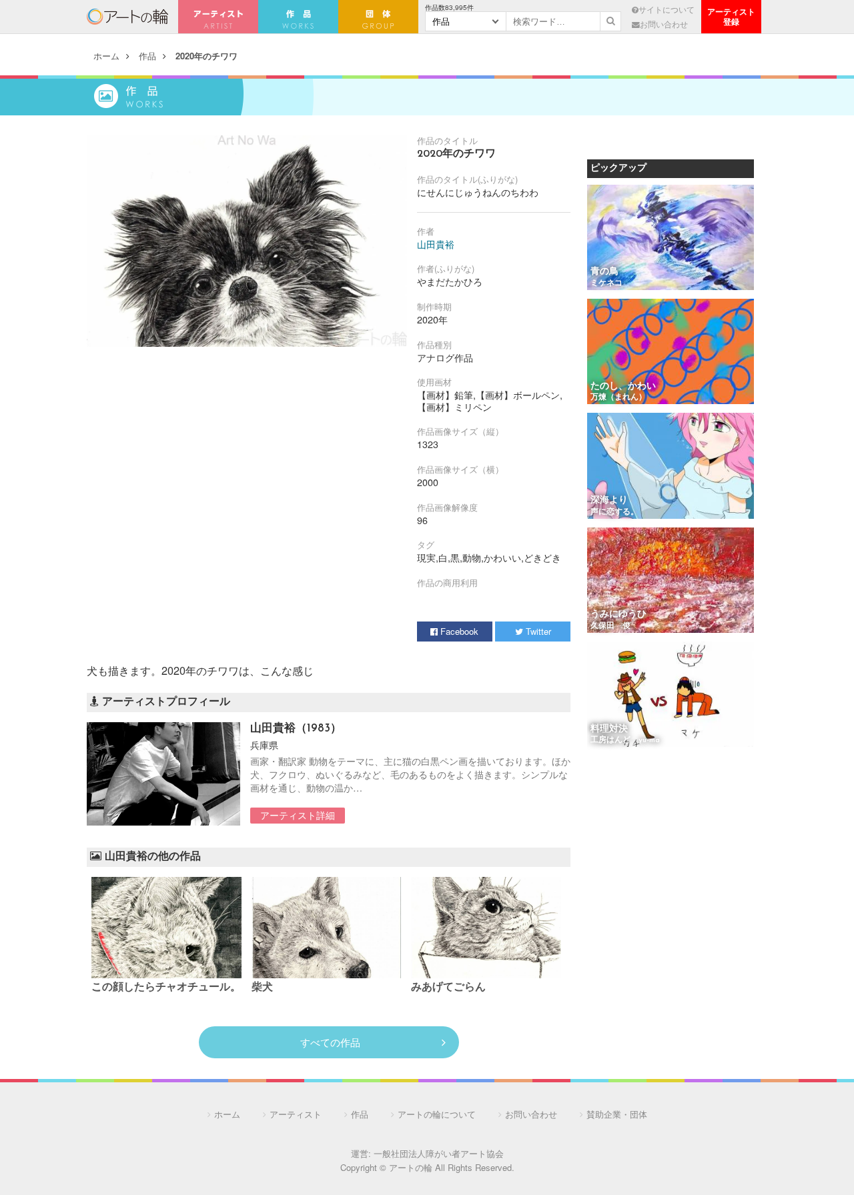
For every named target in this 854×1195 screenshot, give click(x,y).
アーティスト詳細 (297, 815)
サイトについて (666, 9)
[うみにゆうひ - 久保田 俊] (670, 581)
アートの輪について (437, 1114)
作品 (147, 55)
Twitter (537, 631)
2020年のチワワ (206, 55)
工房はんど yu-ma (625, 740)
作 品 (298, 16)
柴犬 (262, 987)
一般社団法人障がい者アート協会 (439, 1153)
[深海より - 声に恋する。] (670, 466)
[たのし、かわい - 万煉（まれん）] (670, 352)
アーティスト (218, 16)
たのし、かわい (623, 386)
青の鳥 (604, 272)
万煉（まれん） (618, 397)
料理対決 (609, 729)
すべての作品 (330, 1042)
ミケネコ (606, 283)
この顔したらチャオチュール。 (166, 987)
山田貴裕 (435, 244)
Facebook (458, 631)
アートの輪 (127, 17)
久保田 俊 (610, 626)
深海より (609, 500)
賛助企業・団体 (616, 1114)
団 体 (378, 16)
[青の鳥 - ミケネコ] (670, 238)
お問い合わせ (664, 24)
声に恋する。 (614, 512)
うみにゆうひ (618, 615)
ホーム (106, 55)
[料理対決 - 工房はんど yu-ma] (670, 695)
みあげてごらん (448, 987)
